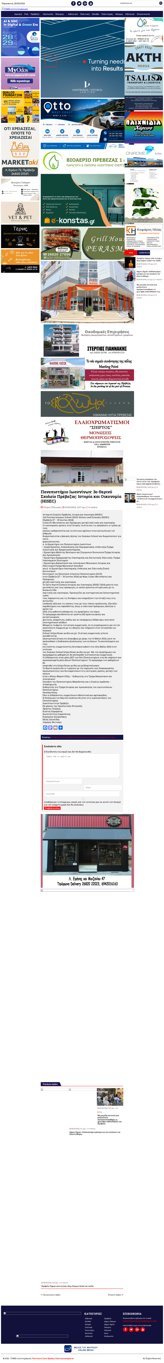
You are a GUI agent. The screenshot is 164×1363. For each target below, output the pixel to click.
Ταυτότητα (37, 1358)
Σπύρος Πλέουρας (52, 507)
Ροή (26, 14)
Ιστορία (79, 737)
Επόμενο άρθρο (114, 1295)
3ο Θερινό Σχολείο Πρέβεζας (63, 737)
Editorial (129, 14)
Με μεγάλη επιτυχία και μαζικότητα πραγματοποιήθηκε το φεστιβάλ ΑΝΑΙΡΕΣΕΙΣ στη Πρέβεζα (110, 1119)
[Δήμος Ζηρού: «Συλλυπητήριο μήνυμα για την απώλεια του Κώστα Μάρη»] (130, 280)
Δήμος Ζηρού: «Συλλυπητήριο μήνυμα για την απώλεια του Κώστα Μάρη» (94, 1133)
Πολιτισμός (107, 14)
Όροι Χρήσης (48, 1358)
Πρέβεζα (35, 14)
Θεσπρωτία (108, 1336)
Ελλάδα (95, 14)
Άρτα (106, 1333)
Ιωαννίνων (88, 737)
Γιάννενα (107, 1330)
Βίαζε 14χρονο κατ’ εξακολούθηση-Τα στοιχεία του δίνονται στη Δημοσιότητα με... (149, 497)
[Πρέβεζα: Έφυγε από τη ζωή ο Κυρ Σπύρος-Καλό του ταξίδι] (130, 267)
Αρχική (18, 14)
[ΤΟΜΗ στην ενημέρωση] (15, 9)
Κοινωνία (48, 14)
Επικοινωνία (143, 14)
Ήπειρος (59, 14)
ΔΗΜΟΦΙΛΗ (144, 252)
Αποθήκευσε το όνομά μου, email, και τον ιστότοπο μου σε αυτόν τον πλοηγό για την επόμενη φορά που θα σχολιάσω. (82, 803)
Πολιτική (85, 14)
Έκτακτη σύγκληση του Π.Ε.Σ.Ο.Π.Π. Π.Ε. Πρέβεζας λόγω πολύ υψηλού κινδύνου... (149, 481)
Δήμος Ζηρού (109, 1324)
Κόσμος (119, 14)
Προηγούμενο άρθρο (51, 1295)
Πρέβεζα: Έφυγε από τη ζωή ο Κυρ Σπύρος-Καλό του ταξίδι (67, 1286)
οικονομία (97, 737)
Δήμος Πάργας (110, 1321)
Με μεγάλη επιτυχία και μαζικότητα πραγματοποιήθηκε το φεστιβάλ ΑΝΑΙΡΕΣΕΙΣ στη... (149, 288)
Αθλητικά (73, 14)
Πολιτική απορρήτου (64, 1358)
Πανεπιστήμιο (109, 737)
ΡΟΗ (131, 252)
